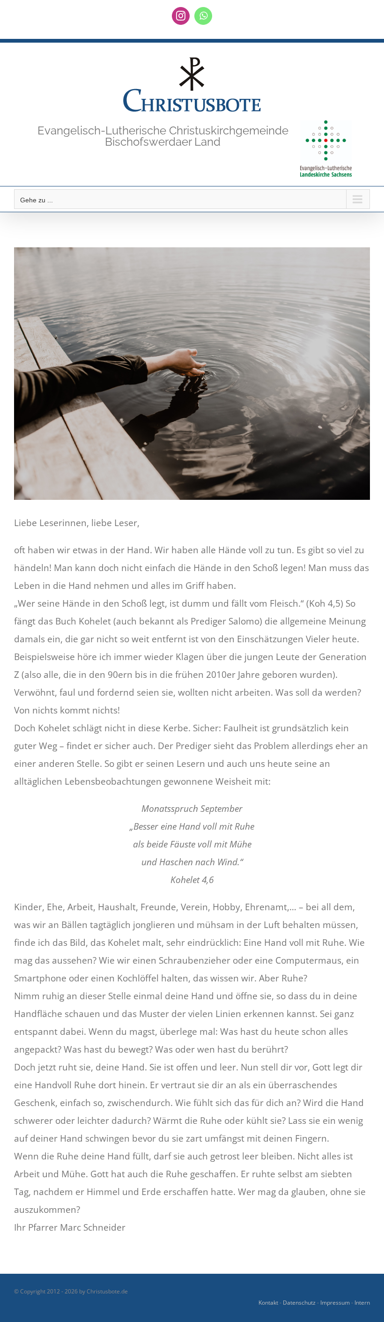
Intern (362, 1303)
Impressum (335, 1303)
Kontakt (268, 1303)
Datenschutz (299, 1303)
